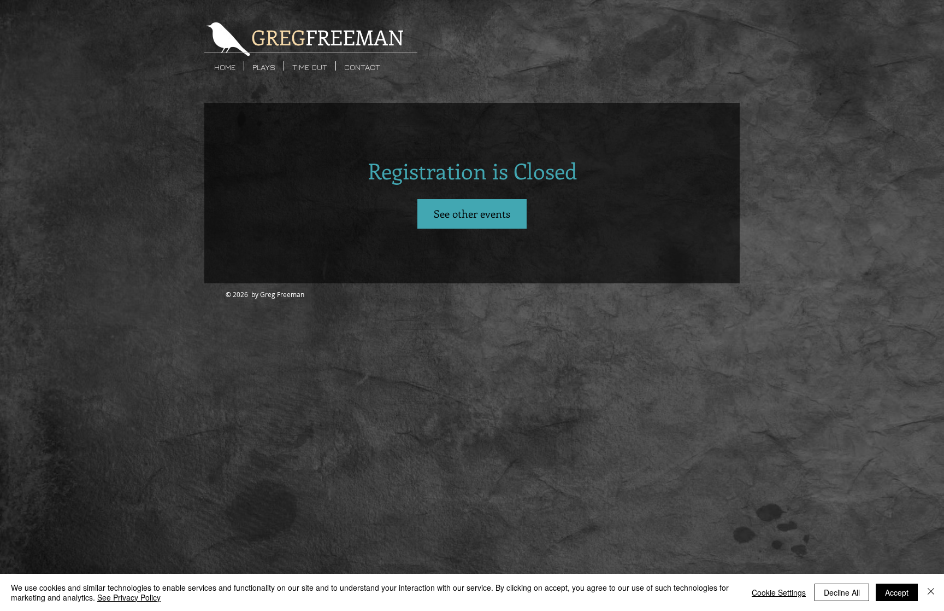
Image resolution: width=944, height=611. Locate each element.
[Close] (930, 592)
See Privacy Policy (129, 597)
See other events (472, 213)
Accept (896, 592)
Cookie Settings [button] (779, 592)
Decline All (842, 592)
